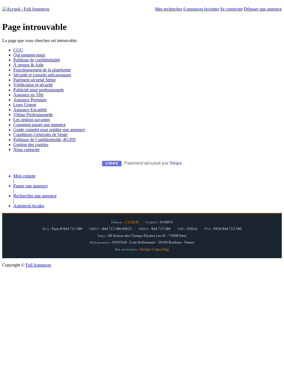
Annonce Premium (29, 99)
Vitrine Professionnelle (33, 114)
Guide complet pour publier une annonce (49, 129)
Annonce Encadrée (30, 109)
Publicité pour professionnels (38, 89)
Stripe (175, 163)
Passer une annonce (30, 185)
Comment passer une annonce (39, 124)
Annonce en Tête (28, 94)
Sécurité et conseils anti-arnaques (42, 75)
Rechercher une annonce (35, 195)
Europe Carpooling (154, 249)
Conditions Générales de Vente (40, 134)
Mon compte (24, 176)
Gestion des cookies (30, 144)
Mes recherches (168, 9)
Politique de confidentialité (36, 60)
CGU (18, 50)
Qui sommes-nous (29, 55)
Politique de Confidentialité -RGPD (44, 139)
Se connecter (231, 9)
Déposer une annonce (263, 9)
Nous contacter (26, 149)
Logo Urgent (24, 104)
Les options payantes (31, 119)
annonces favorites (201, 9)
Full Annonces (38, 265)
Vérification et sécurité (33, 84)
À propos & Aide (28, 65)
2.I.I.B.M (132, 222)
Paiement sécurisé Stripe (34, 79)
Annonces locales (28, 205)
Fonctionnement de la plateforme (42, 70)
